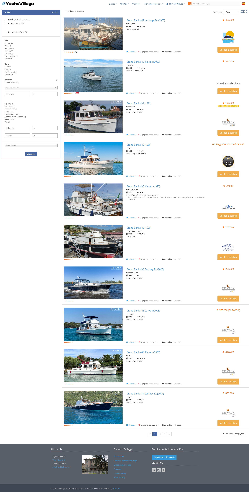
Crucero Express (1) (12, 114)
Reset (55, 12)
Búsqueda (31, 154)
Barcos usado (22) (16, 23)
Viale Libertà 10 (59, 460)
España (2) (9, 51)
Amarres (136, 3)
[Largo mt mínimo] (17, 128)
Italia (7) (8, 45)
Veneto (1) (9, 74)
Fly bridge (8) (9, 106)
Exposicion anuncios (122, 465)
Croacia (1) (9, 53)
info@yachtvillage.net (61, 467)
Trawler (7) (9, 111)
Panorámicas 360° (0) (17, 32)
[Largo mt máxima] (45, 128)
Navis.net (116, 488)
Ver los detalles (228, 49)
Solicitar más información (164, 457)
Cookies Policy (120, 473)
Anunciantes (119, 456)
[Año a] (45, 135)
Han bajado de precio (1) (19, 19)
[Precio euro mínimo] (17, 94)
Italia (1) (8, 69)
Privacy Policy (119, 477)
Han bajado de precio (154, 3)
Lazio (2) (8, 66)
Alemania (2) (9, 48)
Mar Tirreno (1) (10, 72)
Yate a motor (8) (11, 109)
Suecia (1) (8, 59)
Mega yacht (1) (10, 119)
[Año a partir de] (17, 135)
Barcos (112, 3)
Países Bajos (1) (11, 56)
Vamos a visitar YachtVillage (125, 460)
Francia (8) (9, 43)
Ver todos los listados (172, 51)
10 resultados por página (233, 433)
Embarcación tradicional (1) (15, 117)
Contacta (132, 51)
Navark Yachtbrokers (228, 83)
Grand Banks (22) (11, 82)
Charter (123, 3)
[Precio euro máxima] (45, 94)
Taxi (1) (7, 122)
